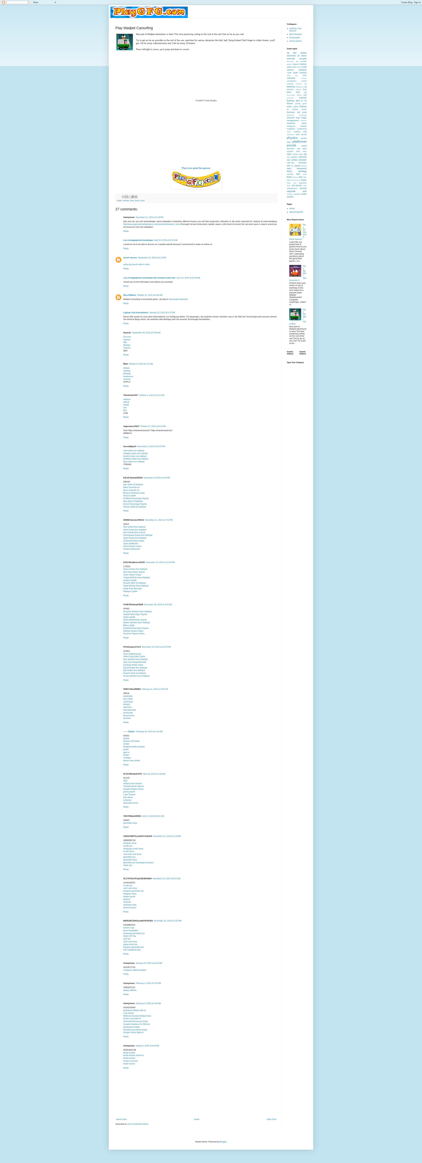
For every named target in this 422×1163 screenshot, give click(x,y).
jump (137, 200)
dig (305, 87)
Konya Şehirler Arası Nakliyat (136, 676)
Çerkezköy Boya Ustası (133, 541)
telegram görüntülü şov (133, 891)
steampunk (302, 168)
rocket (295, 154)
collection (291, 78)
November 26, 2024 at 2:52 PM (167, 921)
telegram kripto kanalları (134, 747)
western (297, 194)
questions (291, 149)
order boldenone (130, 543)
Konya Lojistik (129, 495)
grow (305, 104)
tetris (305, 174)
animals (126, 200)
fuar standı (128, 797)
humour (291, 112)
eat (305, 92)
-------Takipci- (129, 731)
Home (196, 1119)
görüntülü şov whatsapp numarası (138, 862)
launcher (291, 118)
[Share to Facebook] (133, 196)
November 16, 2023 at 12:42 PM (160, 562)
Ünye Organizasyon (132, 654)
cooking (290, 84)
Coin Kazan (128, 1013)
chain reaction (300, 73)
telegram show (129, 843)
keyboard (290, 115)
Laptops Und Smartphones (135, 312)
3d (288, 53)
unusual (303, 188)
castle (289, 73)
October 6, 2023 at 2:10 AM (141, 364)
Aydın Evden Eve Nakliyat (134, 538)
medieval (291, 123)
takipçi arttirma (129, 990)
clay (296, 75)
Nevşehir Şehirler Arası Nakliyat (137, 611)
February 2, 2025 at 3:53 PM (148, 983)
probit (125, 749)
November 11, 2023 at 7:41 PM (159, 520)
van (125, 407)
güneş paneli (129, 792)
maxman (127, 902)
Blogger (223, 1142)
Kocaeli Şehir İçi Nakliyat (134, 583)
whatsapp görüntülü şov (134, 933)
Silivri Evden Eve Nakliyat (134, 530)
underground (292, 188)
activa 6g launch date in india (136, 264)
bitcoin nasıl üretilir (131, 760)
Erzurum (127, 337)
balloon (303, 64)
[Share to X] (129, 196)
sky (292, 166)
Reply (126, 231)
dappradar (128, 696)
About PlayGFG (296, 212)
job (298, 112)
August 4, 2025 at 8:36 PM (147, 1046)
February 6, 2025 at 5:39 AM (148, 1003)
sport (289, 168)
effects (299, 95)
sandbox (294, 157)
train (295, 183)
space (298, 165)
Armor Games (295, 41)
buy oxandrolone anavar (134, 532)
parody (304, 134)
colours (304, 78)
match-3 (304, 121)
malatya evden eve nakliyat (135, 453)
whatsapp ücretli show (133, 849)
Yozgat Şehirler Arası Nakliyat (136, 577)
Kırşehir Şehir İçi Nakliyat (134, 673)
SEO (125, 781)
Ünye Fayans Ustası (132, 575)
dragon (298, 89)
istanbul (126, 339)
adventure (291, 56)
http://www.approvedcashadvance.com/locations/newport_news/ (152, 224)
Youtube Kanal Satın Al (133, 786)
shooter (303, 159)
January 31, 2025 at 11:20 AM (149, 963)
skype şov (127, 865)
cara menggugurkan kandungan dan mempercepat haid (149, 278)
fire (302, 101)
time (301, 177)
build (304, 67)
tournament (295, 180)
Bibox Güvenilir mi (131, 487)
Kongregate (294, 37)
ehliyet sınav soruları (132, 783)
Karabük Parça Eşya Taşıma (136, 628)
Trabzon (127, 348)
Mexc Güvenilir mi (131, 490)
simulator (302, 163)
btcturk (126, 738)
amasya (126, 379)
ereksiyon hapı (129, 905)
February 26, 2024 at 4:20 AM (149, 731)
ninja (305, 132)
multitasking (302, 129)
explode (303, 98)
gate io (126, 752)
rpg (305, 154)
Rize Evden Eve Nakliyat (134, 527)
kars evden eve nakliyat (133, 461)
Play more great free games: (196, 168)
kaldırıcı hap (128, 928)
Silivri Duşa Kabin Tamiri (134, 656)
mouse (304, 126)
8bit (294, 53)
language (303, 115)
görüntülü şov (129, 857)
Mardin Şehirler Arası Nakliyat (136, 622)
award (289, 64)
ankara (126, 368)
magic (304, 118)
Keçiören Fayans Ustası (134, 633)
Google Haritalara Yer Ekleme (136, 1024)
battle (289, 67)
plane (289, 142)
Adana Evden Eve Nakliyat (135, 569)
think (289, 177)
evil (305, 95)
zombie (290, 197)
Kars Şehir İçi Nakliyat (133, 484)
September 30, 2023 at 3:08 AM (146, 333)
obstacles (290, 134)
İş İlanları (127, 800)
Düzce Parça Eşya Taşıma (135, 504)
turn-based (297, 185)
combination (291, 81)
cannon (290, 70)
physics (292, 137)
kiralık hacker (129, 1053)
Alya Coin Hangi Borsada (134, 662)
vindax (126, 744)
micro (304, 123)
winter (304, 194)
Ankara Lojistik (129, 580)
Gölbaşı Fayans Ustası (133, 631)
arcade (303, 58)
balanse (296, 64)
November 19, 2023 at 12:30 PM (156, 647)
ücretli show (128, 851)
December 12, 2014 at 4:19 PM (149, 217)
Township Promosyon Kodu (135, 1021)
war (305, 191)
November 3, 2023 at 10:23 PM (151, 446)
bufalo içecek (129, 896)
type (305, 185)
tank (298, 174)
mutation (297, 132)
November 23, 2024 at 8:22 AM (166, 878)
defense (291, 86)
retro (305, 151)
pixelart (304, 138)
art (297, 61)
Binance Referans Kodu (134, 493)
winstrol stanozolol (131, 549)
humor (304, 109)
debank (126, 704)
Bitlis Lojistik (128, 625)
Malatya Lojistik (130, 591)
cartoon (303, 69)
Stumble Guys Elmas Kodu (135, 1030)
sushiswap (128, 702)
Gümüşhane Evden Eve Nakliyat (137, 535)
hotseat (295, 109)
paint (298, 134)
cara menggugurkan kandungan (138, 240)
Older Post (271, 1119)
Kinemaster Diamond (178, 299)
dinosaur (290, 89)
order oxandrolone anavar (135, 620)
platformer (299, 141)
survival (290, 174)
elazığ (126, 405)
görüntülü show (130, 823)
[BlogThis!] (126, 196)
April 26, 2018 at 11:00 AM (166, 240)
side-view (290, 163)
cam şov (127, 939)
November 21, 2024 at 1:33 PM (167, 836)
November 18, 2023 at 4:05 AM (158, 604)
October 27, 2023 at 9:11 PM (153, 426)
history (303, 106)
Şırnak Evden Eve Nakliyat (135, 668)
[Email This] (123, 196)
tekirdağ (127, 373)
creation (299, 84)
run (288, 157)
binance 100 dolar (131, 741)
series (142, 200)
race (305, 148)
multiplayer (291, 129)
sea (288, 160)
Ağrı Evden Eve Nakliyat (134, 670)
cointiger (127, 758)
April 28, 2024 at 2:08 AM (154, 774)
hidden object (292, 106)
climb (304, 75)
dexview (127, 718)
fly (306, 101)
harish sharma (130, 258)
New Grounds (295, 34)
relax (298, 151)
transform (303, 183)
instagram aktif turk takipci (134, 970)
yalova (126, 402)
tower (304, 180)
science (303, 156)
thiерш (295, 177)
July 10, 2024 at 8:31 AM (153, 816)
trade (289, 183)
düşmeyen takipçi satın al (134, 1010)
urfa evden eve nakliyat (133, 450)
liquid (298, 118)
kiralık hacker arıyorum (133, 1055)
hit (288, 109)
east (298, 92)
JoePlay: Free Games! (295, 29)
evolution (290, 98)
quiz (298, 149)
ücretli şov (127, 846)
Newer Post (121, 1119)
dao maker (128, 699)
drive (132, 200)
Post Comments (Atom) (138, 1124)
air (298, 56)
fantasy (290, 100)
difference (300, 87)
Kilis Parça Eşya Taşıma (134, 572)
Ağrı (125, 342)
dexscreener (129, 715)
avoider (304, 61)
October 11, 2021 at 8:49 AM (149, 295)
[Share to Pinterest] (136, 196)
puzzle (291, 145)
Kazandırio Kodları (131, 1027)
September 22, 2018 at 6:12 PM (152, 258)
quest (304, 146)
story (289, 171)
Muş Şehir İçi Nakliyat (133, 501)
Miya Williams (129, 295)
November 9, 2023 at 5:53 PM (157, 478)
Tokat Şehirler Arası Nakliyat (135, 586)
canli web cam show (132, 854)
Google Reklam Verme (133, 789)
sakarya (126, 371)
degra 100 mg (129, 936)
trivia (288, 185)
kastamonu (128, 376)
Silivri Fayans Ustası (132, 546)
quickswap (128, 713)
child (288, 75)
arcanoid (290, 61)
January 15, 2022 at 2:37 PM (162, 312)
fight (298, 101)
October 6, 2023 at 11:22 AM (151, 395)
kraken (126, 755)
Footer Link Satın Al (132, 1018)
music (289, 132)
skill (288, 166)
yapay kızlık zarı (130, 944)
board (294, 67)
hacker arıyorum (130, 1061)
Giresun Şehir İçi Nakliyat (134, 507)
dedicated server (130, 803)
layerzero (127, 707)
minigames (291, 126)
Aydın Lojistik (129, 617)
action (303, 52)
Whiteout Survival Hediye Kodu (137, 1016)
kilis (125, 410)
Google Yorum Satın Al (133, 1032)
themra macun (129, 907)
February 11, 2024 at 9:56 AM (155, 689)
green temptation (130, 930)
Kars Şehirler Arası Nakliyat (135, 659)
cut (305, 84)
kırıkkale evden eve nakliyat (135, 459)
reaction (290, 151)
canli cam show (130, 888)
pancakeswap (129, 710)
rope (300, 154)
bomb (299, 67)
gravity (298, 104)
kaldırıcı (126, 899)
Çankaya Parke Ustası (133, 665)
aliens (304, 56)
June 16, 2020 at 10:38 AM (188, 278)
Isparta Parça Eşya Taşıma (135, 614)
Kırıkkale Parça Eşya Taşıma (136, 498)
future (290, 103)
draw (305, 89)
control (304, 81)
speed (304, 166)
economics (291, 95)
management (293, 120)
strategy (302, 171)
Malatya (126, 345)
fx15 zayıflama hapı (132, 950)
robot (289, 154)
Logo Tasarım (129, 794)
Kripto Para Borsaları (132, 588)
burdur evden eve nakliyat (135, 456)
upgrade (291, 191)
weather (290, 194)
